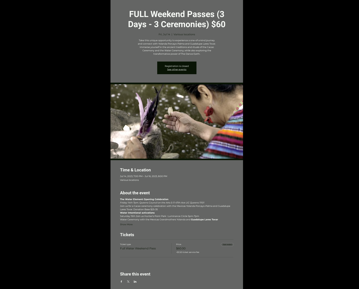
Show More (126, 224)
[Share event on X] (128, 281)
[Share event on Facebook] (121, 281)
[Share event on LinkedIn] (135, 281)
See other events (176, 69)
